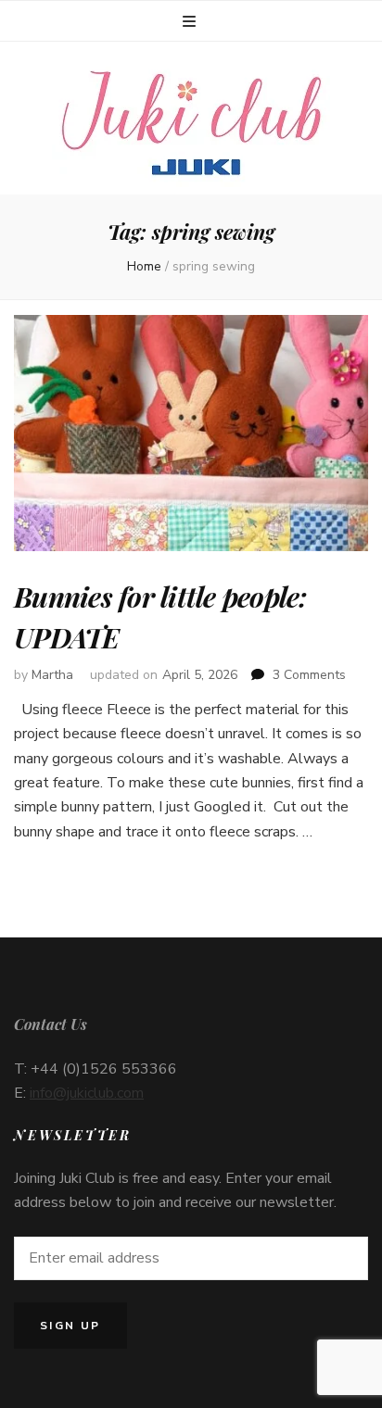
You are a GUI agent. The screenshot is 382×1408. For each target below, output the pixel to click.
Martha (52, 675)
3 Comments (309, 675)
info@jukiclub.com (87, 1093)
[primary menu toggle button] (191, 22)
